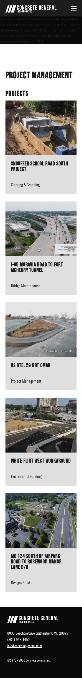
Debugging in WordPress (32, 30)
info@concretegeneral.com (24, 646)
